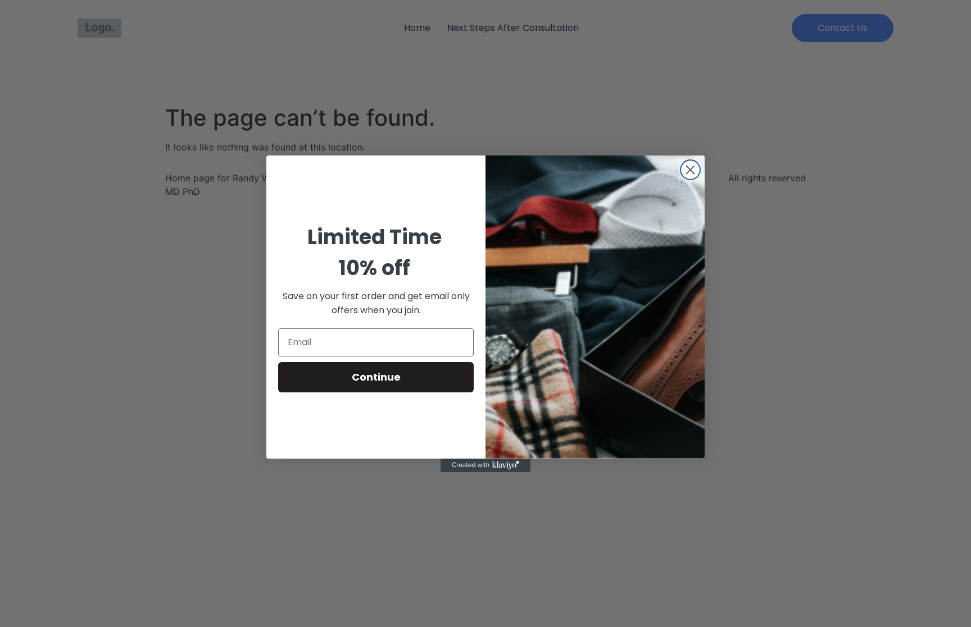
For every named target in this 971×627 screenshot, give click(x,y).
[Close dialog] (690, 170)
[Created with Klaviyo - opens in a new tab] (485, 465)
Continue (376, 377)
